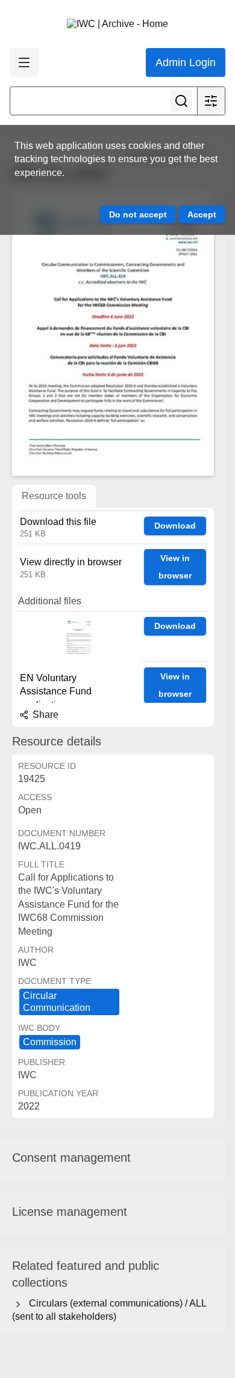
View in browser (175, 566)
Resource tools (54, 496)
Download (175, 525)
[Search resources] (181, 101)
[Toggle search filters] (211, 101)
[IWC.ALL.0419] (113, 333)
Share (44, 714)
